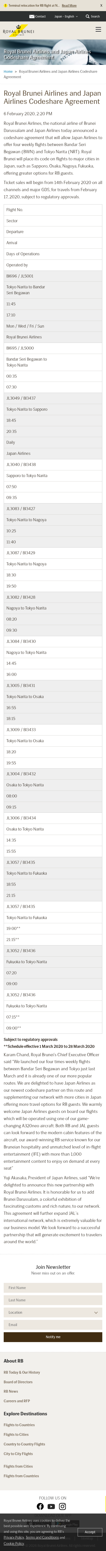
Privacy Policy (14, 1537)
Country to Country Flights (25, 1444)
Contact (40, 16)
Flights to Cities (16, 1434)
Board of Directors (18, 1382)
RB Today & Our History (22, 1372)
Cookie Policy (14, 1543)
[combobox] (66, 17)
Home (8, 72)
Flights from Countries (21, 1476)
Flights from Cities (18, 1466)
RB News (11, 1391)
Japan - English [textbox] (64, 16)
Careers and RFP (17, 1401)
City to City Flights (19, 1454)
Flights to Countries (19, 1425)
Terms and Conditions (42, 1537)
